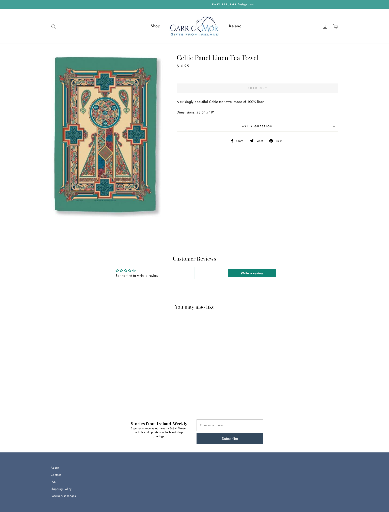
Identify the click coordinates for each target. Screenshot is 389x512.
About (55, 468)
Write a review (252, 273)
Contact (56, 475)
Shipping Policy (61, 489)
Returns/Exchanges (63, 496)
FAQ (53, 482)
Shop (155, 26)
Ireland (235, 26)
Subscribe (230, 438)
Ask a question (257, 126)
